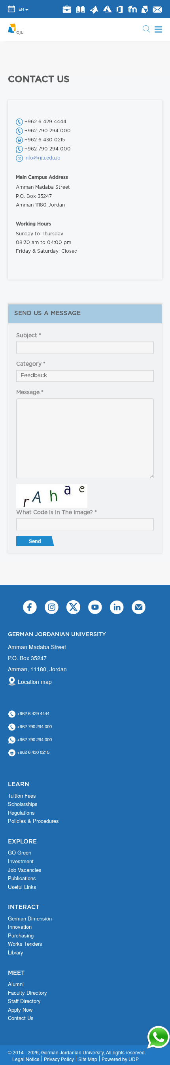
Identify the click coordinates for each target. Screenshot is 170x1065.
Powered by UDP (120, 1059)
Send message (36, 543)
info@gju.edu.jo (42, 158)
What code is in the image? (56, 512)
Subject (28, 335)
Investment (21, 861)
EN (21, 9)
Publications (22, 878)
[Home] (18, 29)
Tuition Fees (22, 795)
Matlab (93, 10)
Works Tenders (25, 943)
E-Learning (132, 9)
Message (29, 392)
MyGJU (144, 9)
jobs (66, 9)
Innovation (20, 926)
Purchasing (21, 935)
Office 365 (119, 9)
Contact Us (21, 1018)
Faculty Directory (27, 992)
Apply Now (20, 1009)
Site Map (87, 1059)
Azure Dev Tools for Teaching (107, 9)
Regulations (21, 812)
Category (30, 364)
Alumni (16, 984)
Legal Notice (26, 1059)
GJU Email (157, 9)
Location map (35, 682)
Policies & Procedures (33, 821)
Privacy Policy (59, 1059)
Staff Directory (24, 1001)
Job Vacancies (25, 869)
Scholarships (23, 804)
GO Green (19, 852)
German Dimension (30, 918)
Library (80, 9)
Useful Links (22, 886)
